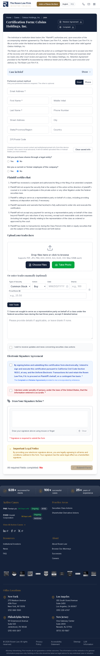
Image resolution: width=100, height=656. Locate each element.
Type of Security (15, 282)
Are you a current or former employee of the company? (32, 167)
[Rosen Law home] (17, 4)
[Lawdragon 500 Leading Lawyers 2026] (86, 574)
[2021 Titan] (6, 574)
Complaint (67, 27)
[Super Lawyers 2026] (54, 574)
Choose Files (39, 264)
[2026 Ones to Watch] (78, 574)
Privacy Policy (39, 643)
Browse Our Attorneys (61, 549)
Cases (16, 17)
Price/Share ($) (15, 291)
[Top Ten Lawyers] (62, 574)
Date (49, 282)
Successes (56, 553)
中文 (72, 4)
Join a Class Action (48, 4)
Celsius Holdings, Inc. (31, 17)
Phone (88, 82)
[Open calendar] (67, 286)
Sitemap (77, 642)
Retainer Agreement (71, 22)
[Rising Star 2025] (93, 574)
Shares (74, 282)
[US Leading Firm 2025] (70, 574)
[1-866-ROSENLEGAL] (83, 4)
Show (85, 71)
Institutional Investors (12, 544)
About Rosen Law (59, 544)
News (5, 549)
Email (79, 82)
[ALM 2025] (30, 574)
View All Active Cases (14, 525)
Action (34, 282)
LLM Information (88, 643)
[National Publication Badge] (46, 574)
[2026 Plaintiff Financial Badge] (22, 574)
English (65, 4)
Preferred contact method (19, 81)
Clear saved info (82, 149)
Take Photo (65, 264)
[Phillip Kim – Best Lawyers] (38, 574)
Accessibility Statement (56, 643)
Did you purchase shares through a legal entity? (29, 157)
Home (8, 17)
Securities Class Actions (62, 508)
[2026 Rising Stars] (14, 574)
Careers (55, 558)
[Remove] (89, 289)
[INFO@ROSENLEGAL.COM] (88, 4)
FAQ (5, 553)
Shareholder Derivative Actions (65, 513)
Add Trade (14, 305)
